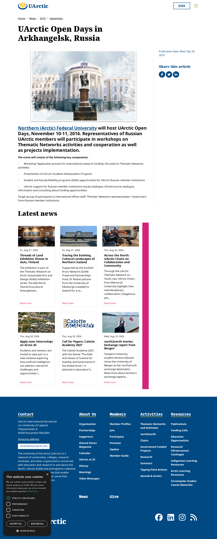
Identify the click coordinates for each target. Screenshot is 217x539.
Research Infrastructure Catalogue (180, 450)
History (83, 466)
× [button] (47, 474)
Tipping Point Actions (153, 469)
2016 (43, 18)
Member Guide (119, 455)
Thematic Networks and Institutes (153, 426)
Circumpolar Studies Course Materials (184, 483)
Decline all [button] (37, 523)
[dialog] (27, 503)
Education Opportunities (180, 438)
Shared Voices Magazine (88, 445)
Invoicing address (28, 439)
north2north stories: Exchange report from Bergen (120, 345)
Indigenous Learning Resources (184, 462)
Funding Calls (179, 430)
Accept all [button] (16, 523)
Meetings (85, 472)
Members (118, 414)
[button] (27, 531)
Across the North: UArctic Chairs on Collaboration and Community (117, 260)
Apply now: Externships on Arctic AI (36, 343)
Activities (151, 414)
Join (112, 430)
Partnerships (87, 430)
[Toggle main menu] (196, 6)
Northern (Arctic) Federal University (57, 128)
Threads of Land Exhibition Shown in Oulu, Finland (34, 258)
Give (181, 6)
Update (114, 449)
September (56, 18)
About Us (87, 414)
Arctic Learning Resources (180, 472)
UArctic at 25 (87, 459)
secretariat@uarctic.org (33, 446)
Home (21, 18)
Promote (115, 443)
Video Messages (89, 478)
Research (146, 457)
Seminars (146, 463)
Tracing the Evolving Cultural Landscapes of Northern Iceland (78, 258)
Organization (87, 424)
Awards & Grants (151, 476)
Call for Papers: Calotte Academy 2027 (78, 343)
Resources (181, 414)
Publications (178, 424)
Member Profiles (120, 424)
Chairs (144, 440)
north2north (148, 434)
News (32, 18)
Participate (117, 436)
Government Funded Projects (153, 448)
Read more (26, 303)
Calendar (85, 453)
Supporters (86, 436)
